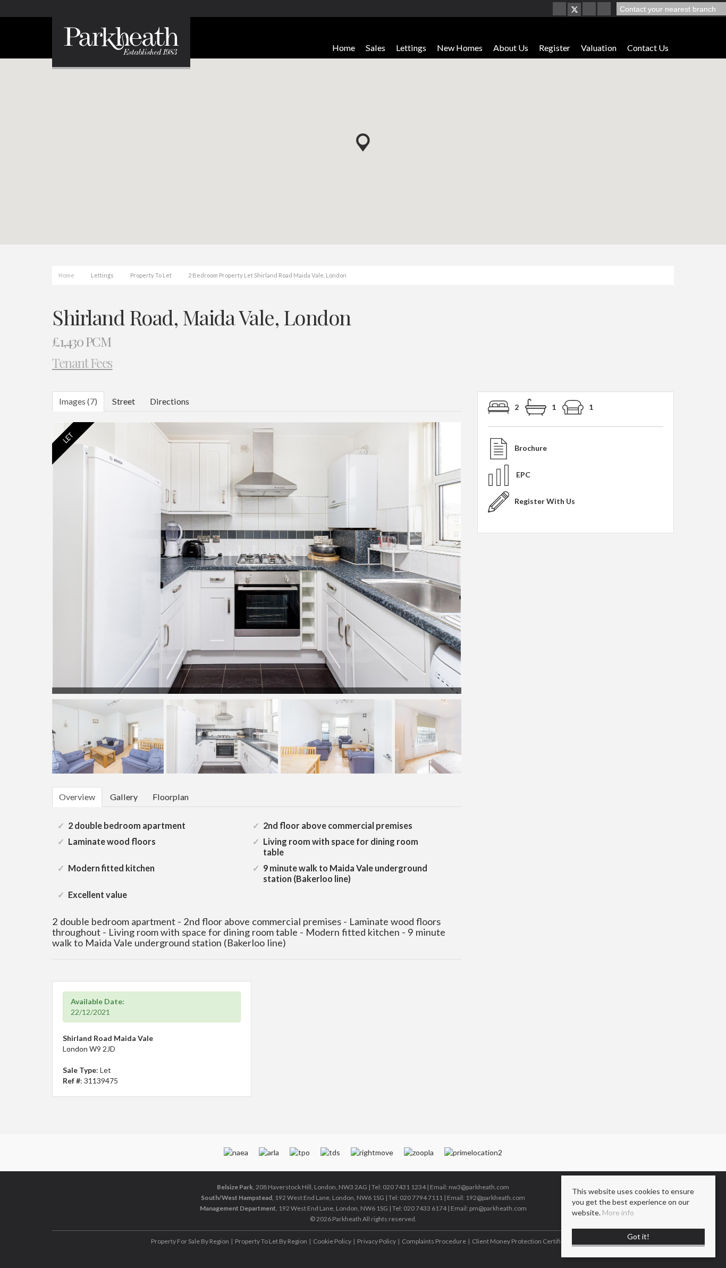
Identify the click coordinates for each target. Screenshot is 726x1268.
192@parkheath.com (495, 1198)
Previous (35, 563)
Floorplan (171, 797)
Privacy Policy (376, 1241)
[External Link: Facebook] (560, 9)
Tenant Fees (82, 362)
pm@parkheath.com (498, 1208)
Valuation (599, 48)
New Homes (460, 48)
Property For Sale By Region (190, 1241)
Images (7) (78, 401)
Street (123, 401)
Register (554, 48)
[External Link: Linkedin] (604, 9)
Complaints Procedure (434, 1241)
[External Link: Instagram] (590, 9)
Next (482, 563)
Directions (169, 401)
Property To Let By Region (271, 1241)
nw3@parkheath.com (479, 1187)
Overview (77, 797)
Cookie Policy (332, 1241)
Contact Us (648, 48)
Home (343, 48)
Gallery (124, 797)
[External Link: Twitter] (574, 9)
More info (618, 1212)
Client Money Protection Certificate (522, 1241)
